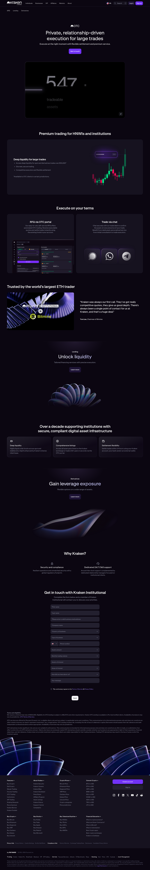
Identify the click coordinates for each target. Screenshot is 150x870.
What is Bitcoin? (91, 825)
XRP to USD (90, 789)
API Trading (10, 800)
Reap (87, 857)
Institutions (11, 797)
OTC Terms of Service (27, 717)
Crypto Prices (65, 780)
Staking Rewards (12, 802)
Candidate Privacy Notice (100, 843)
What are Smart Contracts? (95, 822)
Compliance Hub (52, 843)
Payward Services (63, 857)
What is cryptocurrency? (94, 820)
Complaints (37, 808)
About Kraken (38, 780)
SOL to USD (90, 794)
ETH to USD (90, 786)
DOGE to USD (90, 797)
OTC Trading (11, 794)
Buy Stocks (37, 816)
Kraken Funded (12, 810)
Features (10, 780)
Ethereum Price (65, 786)
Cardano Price (64, 794)
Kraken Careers (38, 786)
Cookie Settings (29, 843)
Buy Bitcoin (10, 820)
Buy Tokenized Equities (68, 816)
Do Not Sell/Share (40, 843)
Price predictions (65, 805)
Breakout (36, 857)
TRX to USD (90, 802)
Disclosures (88, 843)
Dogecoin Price (65, 789)
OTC (107, 857)
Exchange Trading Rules (77, 843)
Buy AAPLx (63, 825)
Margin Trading (12, 789)
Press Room (37, 794)
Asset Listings (38, 800)
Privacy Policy (88, 689)
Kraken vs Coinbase (92, 836)
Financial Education (93, 816)
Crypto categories (66, 802)
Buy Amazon (37, 828)
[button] (29, 3)
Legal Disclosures (102, 866)
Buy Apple (36, 825)
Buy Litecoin (11, 836)
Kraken (15, 857)
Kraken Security (38, 784)
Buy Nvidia (36, 820)
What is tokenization (93, 828)
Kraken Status (38, 802)
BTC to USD (90, 784)
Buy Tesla (36, 822)
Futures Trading (12, 792)
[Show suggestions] (97, 631)
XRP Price (63, 792)
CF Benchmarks (80, 857)
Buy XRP (10, 828)
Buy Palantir (37, 830)
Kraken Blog (37, 789)
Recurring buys (12, 805)
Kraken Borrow (12, 808)
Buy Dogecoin (11, 825)
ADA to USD (90, 800)
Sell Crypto (10, 786)
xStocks (72, 857)
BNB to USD (90, 792)
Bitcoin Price (64, 784)
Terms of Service (77, 689)
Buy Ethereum (11, 822)
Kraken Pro (22, 857)
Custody (112, 857)
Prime (103, 857)
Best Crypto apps (92, 830)
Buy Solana (10, 833)
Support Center (38, 805)
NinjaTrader (29, 857)
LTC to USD (90, 805)
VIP (41, 857)
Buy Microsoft (38, 833)
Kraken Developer (39, 792)
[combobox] (73, 631)
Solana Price (64, 797)
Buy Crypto (10, 784)
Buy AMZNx (63, 830)
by (11, 852)
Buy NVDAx (63, 820)
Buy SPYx (63, 828)
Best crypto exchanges (94, 833)
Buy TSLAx (63, 822)
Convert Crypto (92, 780)
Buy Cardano (11, 830)
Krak (99, 857)
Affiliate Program (38, 797)
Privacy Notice (19, 843)
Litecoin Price (64, 800)
